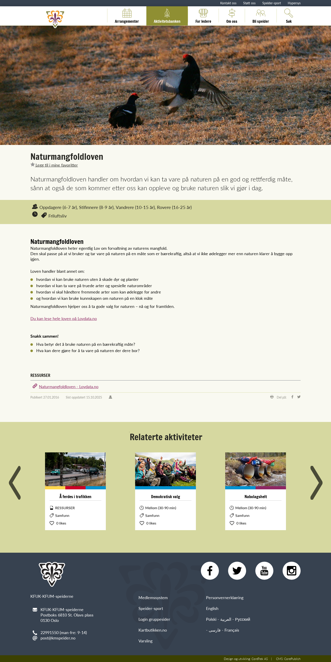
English (212, 608)
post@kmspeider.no (58, 638)
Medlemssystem (153, 597)
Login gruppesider (154, 619)
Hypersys (294, 3)
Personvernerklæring (224, 597)
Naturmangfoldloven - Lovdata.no (68, 386)
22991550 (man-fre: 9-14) (64, 632)
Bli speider (260, 20)
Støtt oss (249, 3)
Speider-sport (271, 3)
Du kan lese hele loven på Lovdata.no (63, 318)
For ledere (203, 20)
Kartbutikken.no (152, 630)
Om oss (231, 20)
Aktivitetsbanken (167, 20)
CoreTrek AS (260, 658)
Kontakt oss (228, 3)
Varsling (145, 641)
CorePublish (292, 658)
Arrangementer (127, 20)
